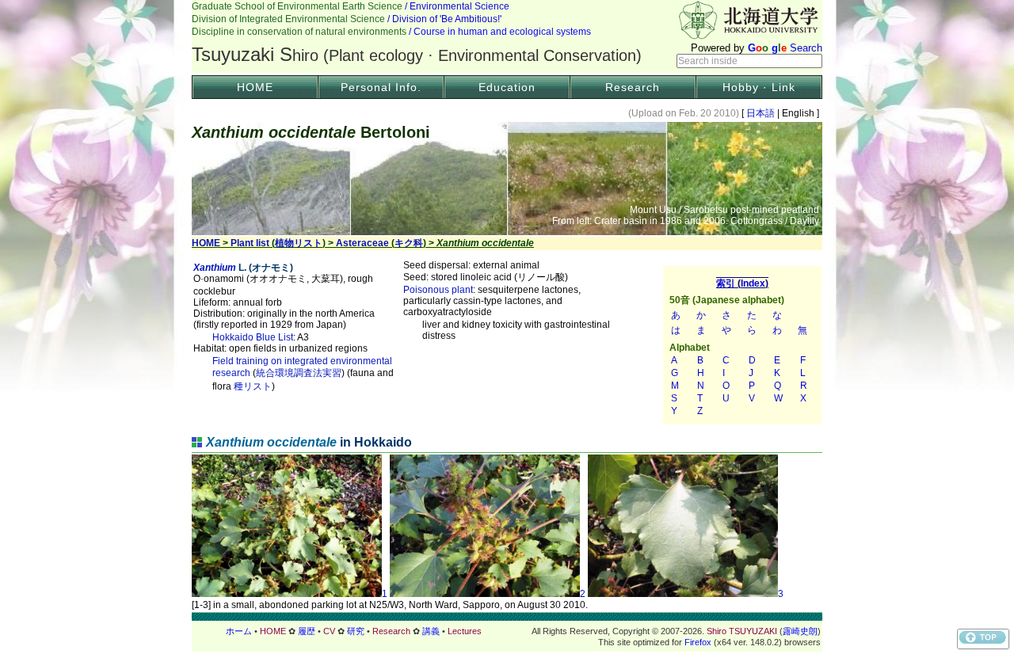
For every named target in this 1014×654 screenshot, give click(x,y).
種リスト (253, 386)
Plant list (250, 243)
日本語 (760, 113)
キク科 (409, 243)
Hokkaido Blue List (252, 337)
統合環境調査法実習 (298, 372)
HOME (255, 87)
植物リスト (298, 243)
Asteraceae (362, 243)
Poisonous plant (438, 289)
